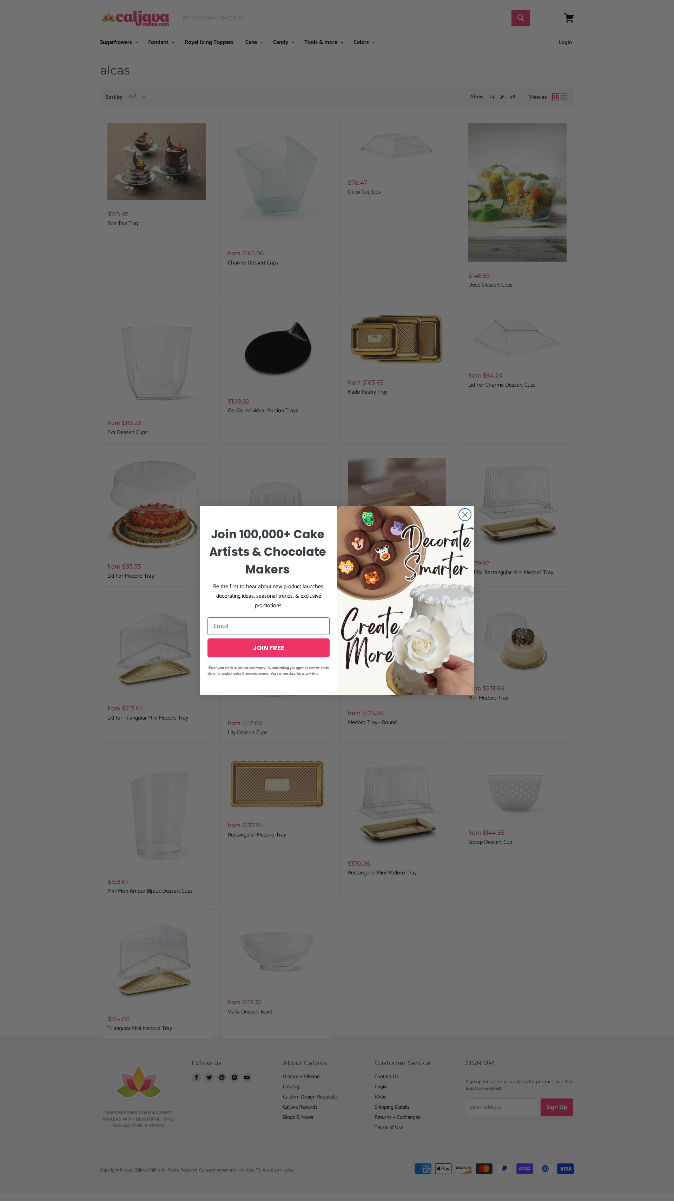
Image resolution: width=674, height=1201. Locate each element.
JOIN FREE (268, 647)
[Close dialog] (465, 514)
